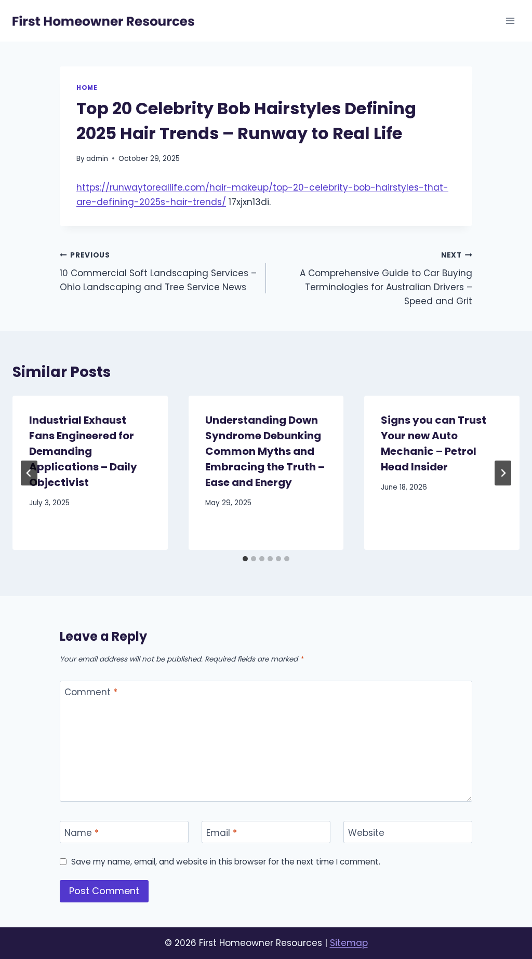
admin (97, 159)
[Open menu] (510, 20)
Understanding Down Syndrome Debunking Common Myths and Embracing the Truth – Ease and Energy (265, 451)
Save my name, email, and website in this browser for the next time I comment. (225, 862)
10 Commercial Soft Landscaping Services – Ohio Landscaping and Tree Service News (158, 271)
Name (81, 833)
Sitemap (349, 943)
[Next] (503, 473)
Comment (90, 692)
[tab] (245, 558)
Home (86, 88)
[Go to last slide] (29, 473)
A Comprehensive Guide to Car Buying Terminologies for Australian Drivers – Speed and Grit (386, 278)
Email (221, 833)
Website (366, 833)
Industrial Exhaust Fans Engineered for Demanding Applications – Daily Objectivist (83, 451)
